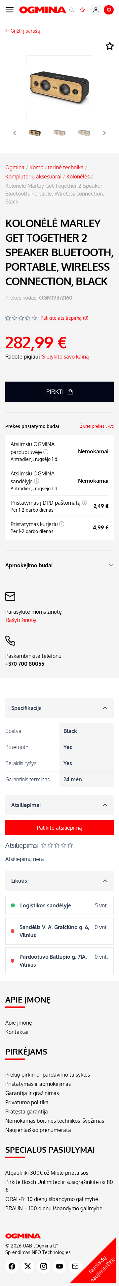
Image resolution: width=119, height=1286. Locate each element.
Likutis (19, 880)
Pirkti (55, 391)
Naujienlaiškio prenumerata (38, 1130)
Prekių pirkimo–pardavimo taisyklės (47, 1074)
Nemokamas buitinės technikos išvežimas (54, 1120)
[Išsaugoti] (110, 46)
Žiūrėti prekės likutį (97, 426)
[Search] (71, 10)
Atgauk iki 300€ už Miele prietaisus (46, 1172)
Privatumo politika (27, 1102)
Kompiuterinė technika (56, 167)
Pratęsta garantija (26, 1111)
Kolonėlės (78, 176)
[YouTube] (59, 1266)
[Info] (46, 452)
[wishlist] (82, 10)
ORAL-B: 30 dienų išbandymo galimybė (51, 1199)
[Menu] (9, 9)
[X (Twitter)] (27, 1266)
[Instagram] (43, 1266)
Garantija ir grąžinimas (32, 1093)
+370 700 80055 (24, 663)
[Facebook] (12, 1266)
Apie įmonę (18, 1022)
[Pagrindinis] (59, 1236)
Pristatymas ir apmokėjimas (38, 1084)
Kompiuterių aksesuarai (33, 176)
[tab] (34, 133)
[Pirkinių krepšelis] (109, 9)
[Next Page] (104, 133)
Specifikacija (26, 708)
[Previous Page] (14, 133)
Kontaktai (16, 1032)
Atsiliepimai (26, 805)
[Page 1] (34, 133)
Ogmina (14, 167)
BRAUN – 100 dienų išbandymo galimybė (53, 1208)
